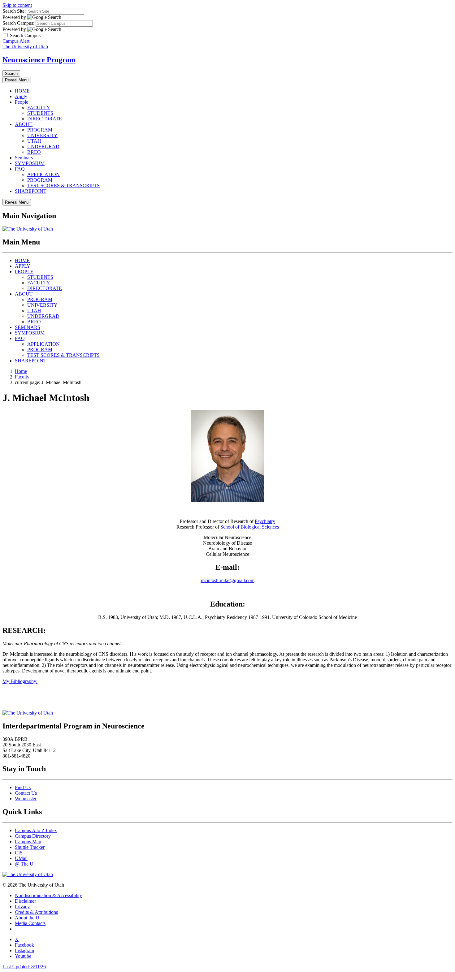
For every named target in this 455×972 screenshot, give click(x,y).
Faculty (22, 376)
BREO (34, 152)
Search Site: (14, 11)
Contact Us (26, 793)
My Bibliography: (19, 681)
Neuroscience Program (39, 60)
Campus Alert (15, 41)
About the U (27, 917)
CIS (19, 852)
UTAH (34, 141)
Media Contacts (30, 923)
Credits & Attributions (36, 912)
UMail (21, 858)
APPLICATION (43, 174)
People (21, 102)
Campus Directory (33, 836)
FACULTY (38, 107)
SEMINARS (27, 327)
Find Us (23, 787)
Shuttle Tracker (30, 847)
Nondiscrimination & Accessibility (48, 895)
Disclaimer (25, 901)
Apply (21, 96)
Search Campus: (18, 23)
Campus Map (28, 841)
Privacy (22, 906)
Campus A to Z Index (36, 830)
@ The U (24, 863)
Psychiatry (265, 521)
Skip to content (17, 5)
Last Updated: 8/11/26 (24, 966)
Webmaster (26, 798)
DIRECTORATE (44, 118)
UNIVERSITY (42, 135)
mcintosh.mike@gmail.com (227, 580)
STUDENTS (40, 113)
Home (21, 371)
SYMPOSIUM (30, 163)
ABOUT (23, 124)
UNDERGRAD (43, 146)
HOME (22, 90)
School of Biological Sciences (249, 526)
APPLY (22, 266)
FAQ (20, 168)
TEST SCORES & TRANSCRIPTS (63, 185)
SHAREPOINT (30, 191)
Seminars (24, 157)
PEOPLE (24, 271)
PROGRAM (39, 129)
